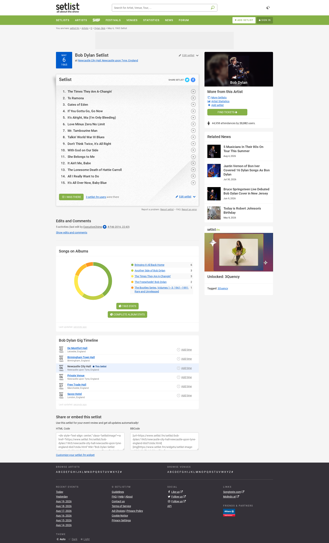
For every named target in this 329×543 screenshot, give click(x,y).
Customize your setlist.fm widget (75, 454)
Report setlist (167, 209)
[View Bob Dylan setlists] (238, 65)
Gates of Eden (78, 104)
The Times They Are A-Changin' (90, 91)
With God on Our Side (83, 150)
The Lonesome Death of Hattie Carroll (95, 170)
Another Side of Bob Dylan (150, 270)
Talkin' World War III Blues (86, 137)
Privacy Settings (121, 520)
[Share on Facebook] (193, 79)
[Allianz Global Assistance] (229, 512)
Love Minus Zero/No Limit (86, 124)
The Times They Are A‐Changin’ (153, 276)
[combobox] (164, 8)
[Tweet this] (187, 79)
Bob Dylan (85, 55)
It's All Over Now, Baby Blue (87, 183)
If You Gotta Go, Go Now (85, 111)
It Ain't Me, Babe (79, 163)
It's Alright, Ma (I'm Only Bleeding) (92, 117)
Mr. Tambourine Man (82, 131)
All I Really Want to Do (83, 176)
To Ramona (76, 98)
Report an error (189, 209)
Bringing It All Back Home (149, 264)
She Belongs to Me (81, 157)
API (169, 506)
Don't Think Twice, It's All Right (89, 144)
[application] (238, 252)
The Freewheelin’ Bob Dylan (151, 281)
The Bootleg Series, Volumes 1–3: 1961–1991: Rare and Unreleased (162, 289)
